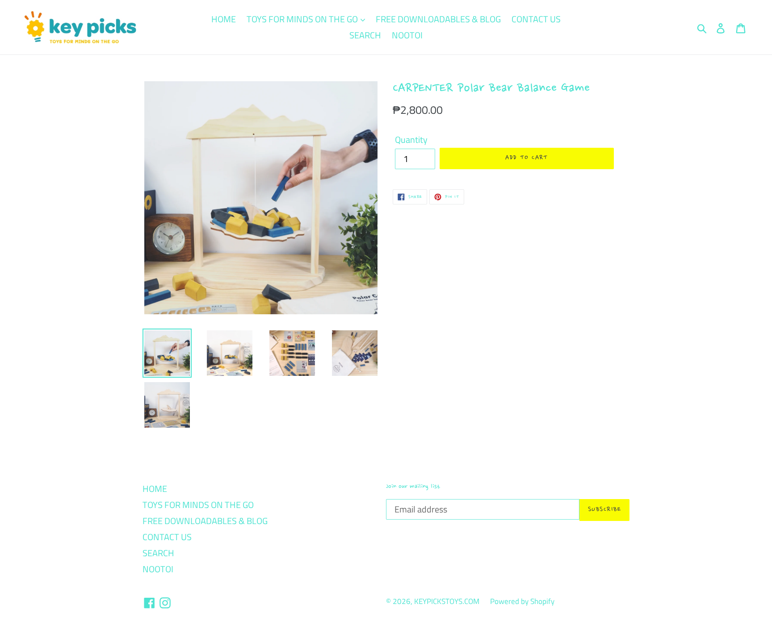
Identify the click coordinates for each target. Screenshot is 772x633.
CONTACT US (536, 19)
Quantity (411, 139)
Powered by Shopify (522, 601)
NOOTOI (407, 35)
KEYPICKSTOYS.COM (446, 601)
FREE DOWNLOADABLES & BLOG (438, 19)
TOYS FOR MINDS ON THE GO (303, 19)
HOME (223, 19)
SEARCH (365, 35)
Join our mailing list (413, 486)
